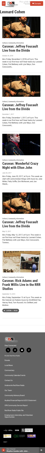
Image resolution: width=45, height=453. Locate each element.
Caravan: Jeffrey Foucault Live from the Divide (20, 48)
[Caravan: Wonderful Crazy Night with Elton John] (21, 144)
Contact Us (9, 380)
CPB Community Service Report (16, 405)
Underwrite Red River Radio (14, 385)
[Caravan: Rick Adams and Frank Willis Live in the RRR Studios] (21, 261)
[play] (3, 450)
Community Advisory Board (15, 395)
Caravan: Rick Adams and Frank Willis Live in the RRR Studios (21, 285)
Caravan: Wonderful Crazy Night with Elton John (20, 165)
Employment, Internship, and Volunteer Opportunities (19, 416)
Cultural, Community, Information (13, 43)
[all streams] (42, 450)
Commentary (9, 370)
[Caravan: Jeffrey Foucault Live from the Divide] (21, 27)
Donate (37, 3)
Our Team (8, 390)
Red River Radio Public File (14, 410)
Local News (9, 365)
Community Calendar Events (15, 375)
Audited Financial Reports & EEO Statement (20, 400)
